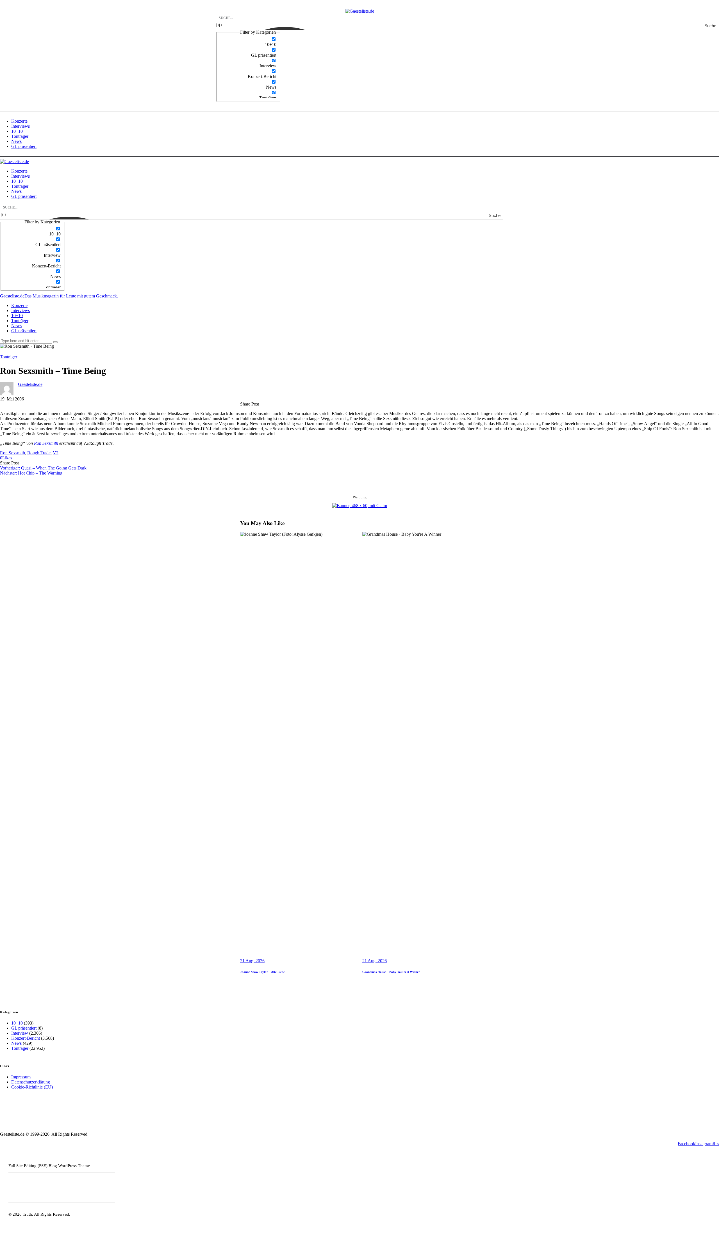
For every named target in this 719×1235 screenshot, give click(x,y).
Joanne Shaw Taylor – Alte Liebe (262, 971)
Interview (19, 1033)
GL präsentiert (24, 1028)
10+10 (17, 1023)
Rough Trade (39, 452)
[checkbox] (248, 41)
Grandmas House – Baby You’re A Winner (391, 971)
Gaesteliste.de (30, 384)
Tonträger (8, 356)
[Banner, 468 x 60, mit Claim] (359, 505)
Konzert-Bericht (25, 1038)
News (16, 1043)
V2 (55, 452)
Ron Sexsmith (46, 443)
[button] (6, 457)
